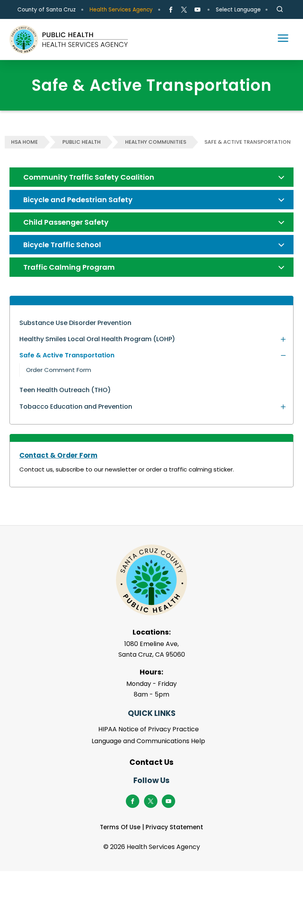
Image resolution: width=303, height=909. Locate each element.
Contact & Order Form (58, 455)
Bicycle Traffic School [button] (62, 245)
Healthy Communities (155, 142)
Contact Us (151, 762)
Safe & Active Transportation (247, 142)
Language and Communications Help (148, 741)
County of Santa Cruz (46, 9)
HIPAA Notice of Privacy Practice (148, 729)
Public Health (81, 142)
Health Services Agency (121, 9)
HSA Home (24, 142)
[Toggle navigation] (279, 39)
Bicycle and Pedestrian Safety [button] (78, 200)
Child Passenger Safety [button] (65, 222)
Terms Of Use (120, 827)
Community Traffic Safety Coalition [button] (88, 177)
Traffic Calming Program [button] (69, 267)
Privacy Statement (174, 827)
